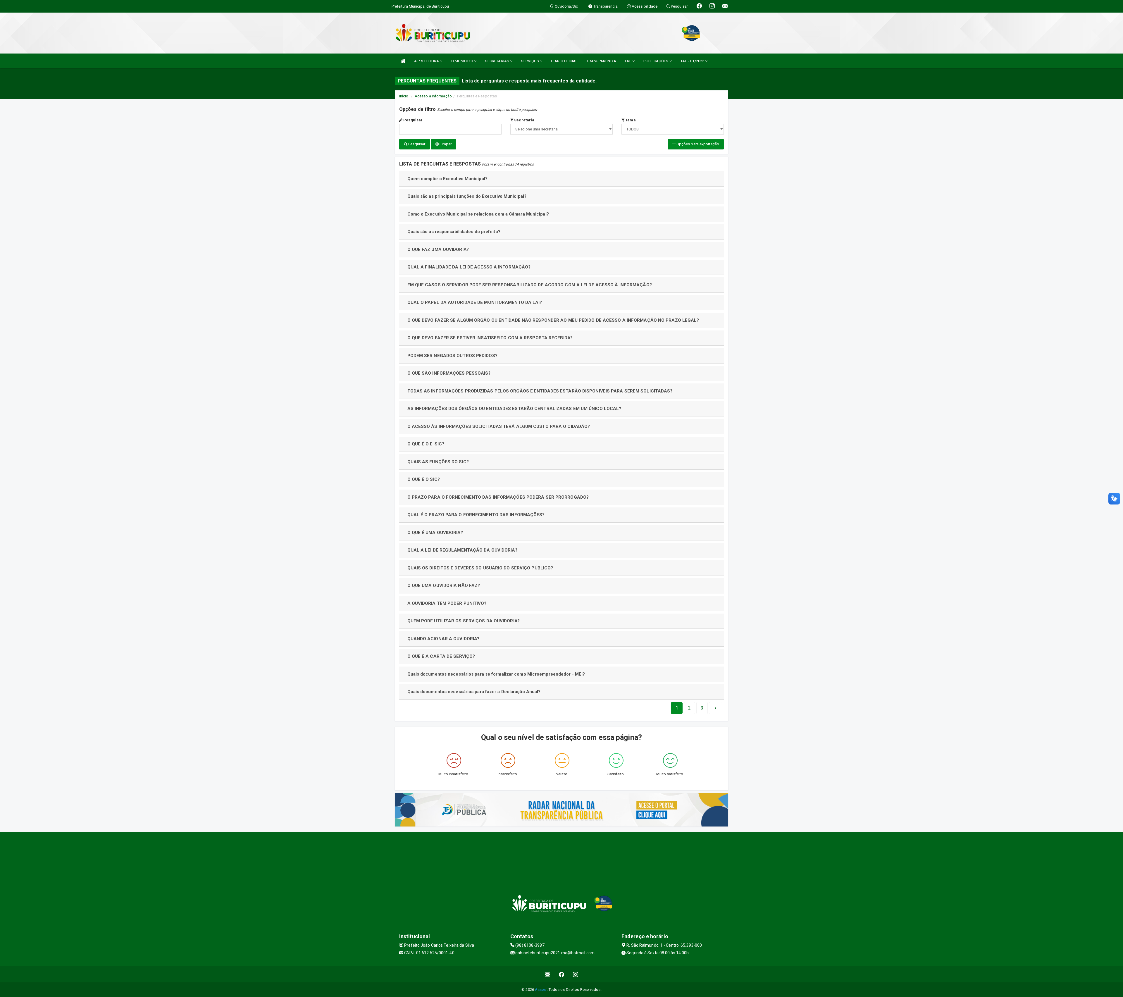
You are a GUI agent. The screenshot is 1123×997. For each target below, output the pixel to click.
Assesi (541, 989)
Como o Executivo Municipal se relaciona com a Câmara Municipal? (478, 214)
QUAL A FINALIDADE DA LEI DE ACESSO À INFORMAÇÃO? (469, 267)
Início (404, 96)
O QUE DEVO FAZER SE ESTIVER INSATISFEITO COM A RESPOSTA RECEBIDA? (490, 337)
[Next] (715, 708)
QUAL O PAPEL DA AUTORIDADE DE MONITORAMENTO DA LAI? (474, 302)
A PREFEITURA (427, 61)
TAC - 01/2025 (693, 61)
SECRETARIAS (497, 61)
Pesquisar (412, 120)
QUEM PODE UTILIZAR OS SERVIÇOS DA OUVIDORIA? (463, 621)
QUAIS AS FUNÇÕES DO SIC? (438, 461)
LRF (628, 61)
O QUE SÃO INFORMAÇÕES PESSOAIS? (449, 373)
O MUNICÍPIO (462, 61)
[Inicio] (403, 61)
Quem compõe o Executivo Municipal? (447, 178)
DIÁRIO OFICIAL (564, 61)
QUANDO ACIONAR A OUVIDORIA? (443, 638)
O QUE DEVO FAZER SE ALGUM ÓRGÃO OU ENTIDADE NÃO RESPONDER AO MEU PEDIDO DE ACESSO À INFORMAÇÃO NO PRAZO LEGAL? (553, 320)
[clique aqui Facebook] (562, 974)
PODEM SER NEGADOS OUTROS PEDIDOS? (452, 355)
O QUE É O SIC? (423, 479)
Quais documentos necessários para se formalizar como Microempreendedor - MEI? (496, 674)
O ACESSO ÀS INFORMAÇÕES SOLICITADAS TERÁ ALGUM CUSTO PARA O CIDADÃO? (498, 426)
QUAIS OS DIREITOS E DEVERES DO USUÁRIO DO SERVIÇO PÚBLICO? (480, 568)
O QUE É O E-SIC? (426, 444)
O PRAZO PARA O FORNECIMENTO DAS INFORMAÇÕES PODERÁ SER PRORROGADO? (498, 497)
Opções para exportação (697, 144)
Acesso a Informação (433, 96)
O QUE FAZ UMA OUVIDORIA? (438, 249)
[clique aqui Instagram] (576, 974)
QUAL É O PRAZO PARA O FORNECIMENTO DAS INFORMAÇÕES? (476, 514)
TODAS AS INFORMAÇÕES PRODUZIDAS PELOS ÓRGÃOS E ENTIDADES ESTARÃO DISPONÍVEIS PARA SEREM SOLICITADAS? (540, 391)
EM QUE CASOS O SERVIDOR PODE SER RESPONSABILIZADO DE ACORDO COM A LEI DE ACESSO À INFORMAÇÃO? (529, 284)
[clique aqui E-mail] (547, 974)
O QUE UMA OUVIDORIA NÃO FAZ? (443, 585)
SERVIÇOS (530, 61)
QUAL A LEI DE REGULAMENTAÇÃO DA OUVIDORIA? (462, 550)
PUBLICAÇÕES (656, 61)
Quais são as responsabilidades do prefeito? (453, 231)
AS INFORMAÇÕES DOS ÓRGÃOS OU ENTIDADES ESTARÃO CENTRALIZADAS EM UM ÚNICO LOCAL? (514, 408)
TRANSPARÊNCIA (601, 61)
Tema (630, 120)
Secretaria (523, 120)
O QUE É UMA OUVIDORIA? (435, 532)
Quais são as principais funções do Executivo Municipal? (467, 196)
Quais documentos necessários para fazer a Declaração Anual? (474, 691)
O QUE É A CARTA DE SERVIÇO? (441, 656)
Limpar (445, 144)
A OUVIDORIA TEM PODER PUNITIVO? (447, 603)
